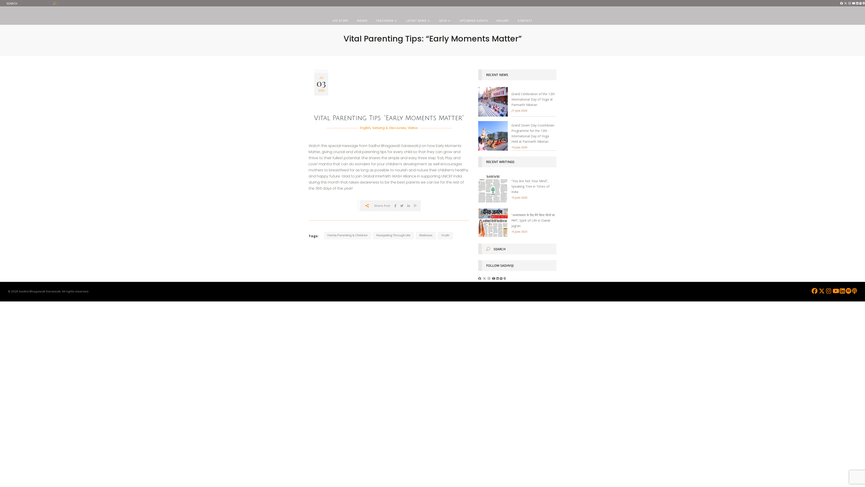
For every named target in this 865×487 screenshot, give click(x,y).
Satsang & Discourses (389, 128)
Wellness (425, 235)
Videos (412, 128)
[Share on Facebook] (395, 205)
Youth (445, 235)
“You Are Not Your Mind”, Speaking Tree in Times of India (530, 186)
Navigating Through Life (393, 235)
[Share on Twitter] (401, 205)
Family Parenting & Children (348, 235)
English (365, 128)
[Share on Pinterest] (415, 205)
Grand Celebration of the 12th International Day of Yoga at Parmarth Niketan (533, 99)
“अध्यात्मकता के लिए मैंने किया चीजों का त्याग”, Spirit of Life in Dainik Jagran (533, 220)
